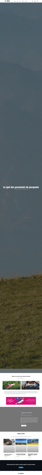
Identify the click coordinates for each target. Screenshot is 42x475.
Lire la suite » (6, 456)
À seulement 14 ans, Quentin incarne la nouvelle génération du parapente (21, 454)
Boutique (20, 1)
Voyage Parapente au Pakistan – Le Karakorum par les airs (8, 455)
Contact (26, 1)
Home (15, 1)
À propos (23, 1)
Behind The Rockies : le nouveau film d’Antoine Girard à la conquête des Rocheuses (32, 454)
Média (17, 1)
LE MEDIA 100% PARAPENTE (26, 412)
